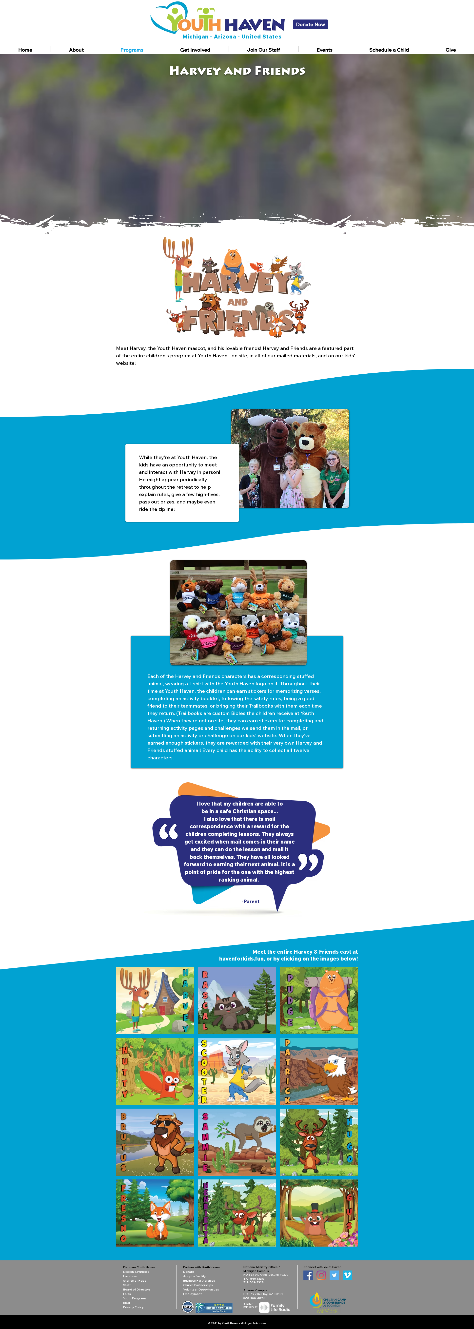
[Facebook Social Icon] (308, 1275)
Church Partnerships (198, 1285)
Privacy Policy (133, 1307)
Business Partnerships (199, 1280)
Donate (188, 1271)
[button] (76, 49)
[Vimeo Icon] (347, 1275)
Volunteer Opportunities (201, 1289)
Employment (192, 1294)
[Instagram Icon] (321, 1275)
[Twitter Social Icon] (334, 1275)
